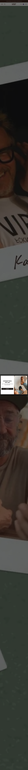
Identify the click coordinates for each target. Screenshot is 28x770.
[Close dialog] (26, 376)
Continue (7, 388)
